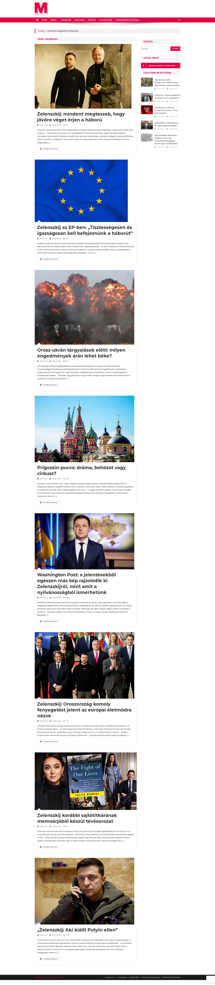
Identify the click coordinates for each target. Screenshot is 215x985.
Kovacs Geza (56, 597)
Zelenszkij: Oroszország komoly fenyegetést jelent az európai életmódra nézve (84, 709)
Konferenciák (105, 20)
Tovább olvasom (50, 149)
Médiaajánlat (122, 977)
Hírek (44, 20)
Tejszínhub (65, 20)
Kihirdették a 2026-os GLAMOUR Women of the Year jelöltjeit (166, 110)
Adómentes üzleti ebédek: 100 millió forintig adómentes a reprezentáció (166, 82)
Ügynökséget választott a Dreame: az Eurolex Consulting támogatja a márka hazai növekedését (166, 139)
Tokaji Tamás (56, 125)
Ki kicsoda (79, 20)
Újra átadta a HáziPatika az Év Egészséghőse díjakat (166, 124)
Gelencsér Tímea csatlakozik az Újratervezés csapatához (167, 96)
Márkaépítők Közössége (127, 20)
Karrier (54, 20)
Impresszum (110, 977)
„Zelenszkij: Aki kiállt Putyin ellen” (77, 930)
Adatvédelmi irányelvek (151, 977)
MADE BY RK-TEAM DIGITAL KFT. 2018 (49, 977)
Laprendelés (134, 977)
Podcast (92, 20)
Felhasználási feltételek (171, 977)
